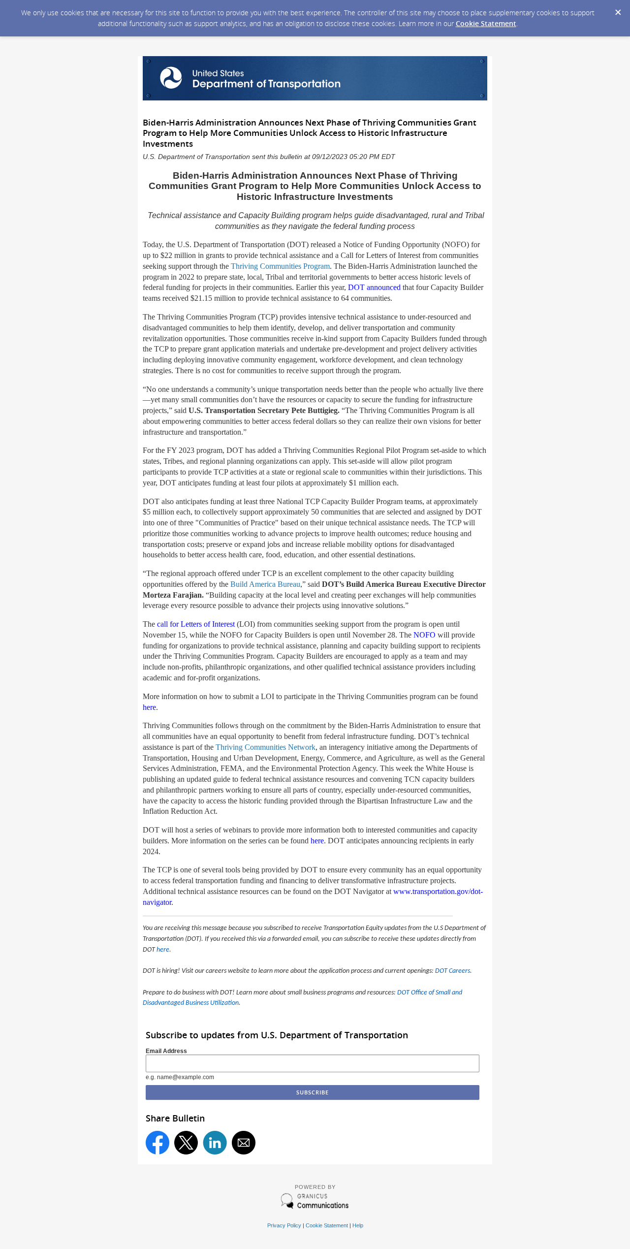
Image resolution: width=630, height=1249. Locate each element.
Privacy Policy (284, 1225)
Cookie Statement (486, 23)
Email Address (166, 1051)
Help (357, 1225)
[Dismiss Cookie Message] (617, 9)
